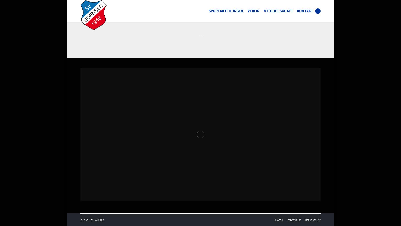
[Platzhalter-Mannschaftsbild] (200, 134)
